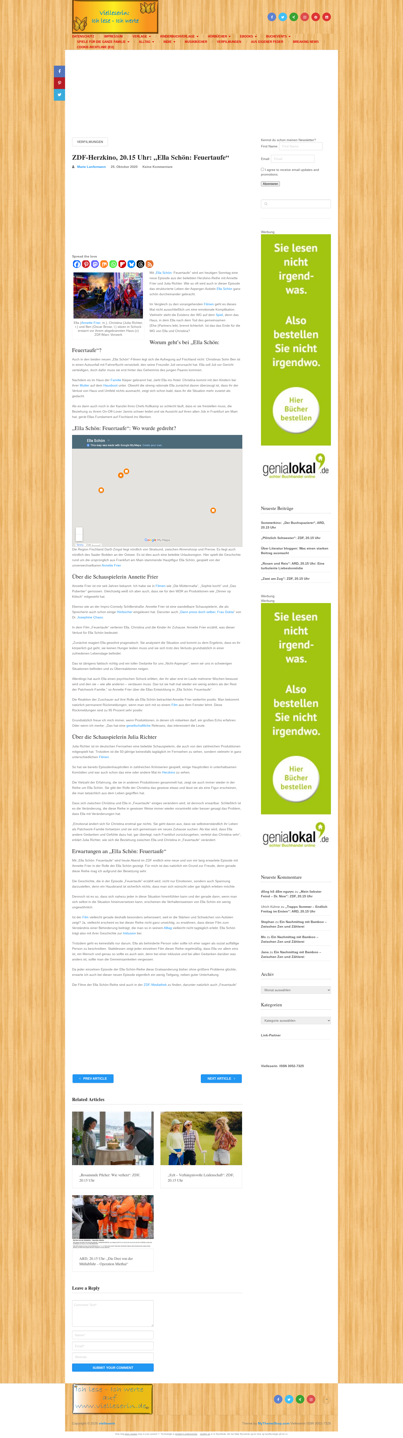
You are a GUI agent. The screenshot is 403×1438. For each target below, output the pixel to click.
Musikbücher (196, 42)
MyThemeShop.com (273, 1423)
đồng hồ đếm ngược (277, 891)
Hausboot (110, 385)
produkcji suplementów (186, 1434)
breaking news (306, 42)
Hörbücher (217, 36)
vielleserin (107, 1423)
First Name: (270, 146)
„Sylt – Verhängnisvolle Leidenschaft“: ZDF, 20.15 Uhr (201, 1177)
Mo (263, 937)
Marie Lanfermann (91, 167)
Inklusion (129, 933)
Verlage (139, 36)
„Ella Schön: (164, 273)
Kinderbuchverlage (177, 36)
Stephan (267, 922)
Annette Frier (90, 323)
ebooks (246, 36)
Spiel (219, 315)
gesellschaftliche (138, 725)
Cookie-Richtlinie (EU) (95, 47)
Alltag (144, 42)
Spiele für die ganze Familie (101, 42)
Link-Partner (271, 1035)
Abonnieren (270, 184)
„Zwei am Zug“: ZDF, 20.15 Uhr (285, 578)
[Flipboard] (122, 265)
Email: (266, 159)
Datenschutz (83, 36)
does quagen (131, 1434)
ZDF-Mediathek (155, 985)
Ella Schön (224, 289)
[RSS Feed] (149, 265)
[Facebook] (77, 265)
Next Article (220, 1078)
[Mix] (104, 265)
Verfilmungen (229, 42)
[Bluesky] (131, 265)
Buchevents (276, 36)
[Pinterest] (86, 265)
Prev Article (94, 1078)
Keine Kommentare (157, 166)
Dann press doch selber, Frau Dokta (207, 612)
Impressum (113, 36)
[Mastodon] (95, 265)
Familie (116, 380)
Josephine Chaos (90, 617)
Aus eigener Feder (267, 42)
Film (174, 705)
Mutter (84, 385)
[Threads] (140, 265)
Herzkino (168, 772)
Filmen (209, 304)
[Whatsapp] (113, 265)
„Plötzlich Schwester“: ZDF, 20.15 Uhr (290, 538)
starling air (205, 1434)
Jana (265, 952)
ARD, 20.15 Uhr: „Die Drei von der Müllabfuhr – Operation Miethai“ (106, 1261)
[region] (201, 89)
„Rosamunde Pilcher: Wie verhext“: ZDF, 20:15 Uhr (109, 1177)
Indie (167, 42)
